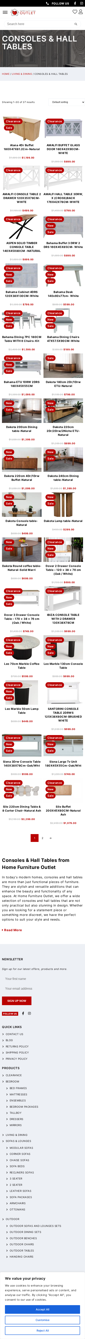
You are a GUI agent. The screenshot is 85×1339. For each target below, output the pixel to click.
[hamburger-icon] (5, 12)
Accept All (42, 1309)
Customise (42, 1320)
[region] (42, 1305)
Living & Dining (22, 73)
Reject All (43, 1330)
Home (5, 73)
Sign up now (16, 1000)
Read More (12, 930)
